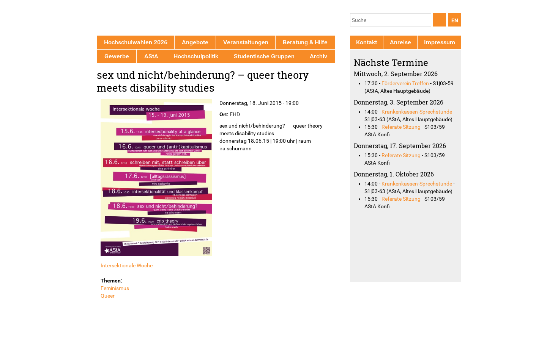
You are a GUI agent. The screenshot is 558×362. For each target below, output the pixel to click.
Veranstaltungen (245, 42)
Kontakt (366, 42)
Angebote (195, 42)
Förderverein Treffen (405, 83)
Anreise (400, 42)
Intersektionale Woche (127, 265)
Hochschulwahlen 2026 (135, 42)
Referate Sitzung (401, 127)
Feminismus (115, 288)
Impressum (439, 42)
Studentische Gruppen (264, 56)
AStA (151, 56)
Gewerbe (116, 56)
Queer (108, 296)
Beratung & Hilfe (305, 42)
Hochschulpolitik (195, 56)
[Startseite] (132, 19)
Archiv (318, 56)
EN (454, 20)
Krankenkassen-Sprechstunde (416, 112)
